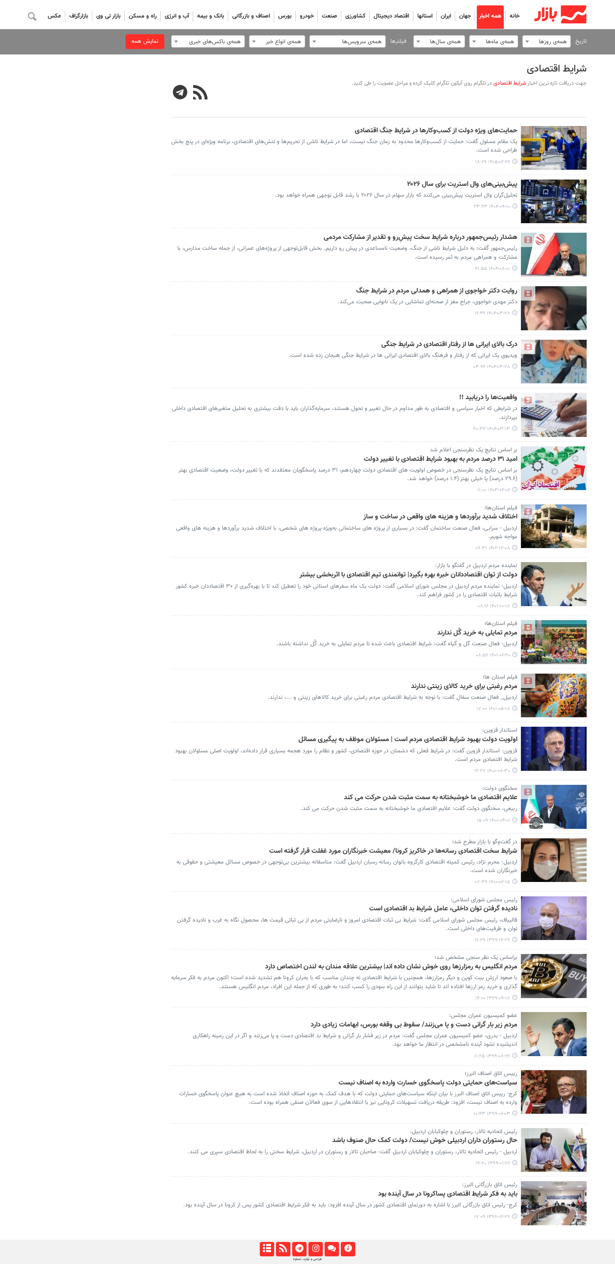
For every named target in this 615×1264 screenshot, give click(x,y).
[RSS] (200, 93)
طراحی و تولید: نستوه (307, 1259)
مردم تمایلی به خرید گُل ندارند (477, 633)
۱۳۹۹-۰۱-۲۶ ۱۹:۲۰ (492, 1163)
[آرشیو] (266, 1249)
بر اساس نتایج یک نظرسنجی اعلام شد (473, 449)
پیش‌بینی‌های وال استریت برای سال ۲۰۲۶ (462, 184)
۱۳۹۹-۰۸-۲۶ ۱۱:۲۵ (492, 1056)
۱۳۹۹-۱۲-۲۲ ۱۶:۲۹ (492, 940)
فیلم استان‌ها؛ (500, 508)
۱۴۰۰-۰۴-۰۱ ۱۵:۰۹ (493, 820)
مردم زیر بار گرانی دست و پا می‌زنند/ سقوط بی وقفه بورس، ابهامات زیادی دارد (414, 1025)
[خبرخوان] (283, 1249)
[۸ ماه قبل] (554, 202)
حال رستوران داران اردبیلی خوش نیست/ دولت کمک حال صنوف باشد (424, 1141)
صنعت (329, 16)
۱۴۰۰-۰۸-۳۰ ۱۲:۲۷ (492, 771)
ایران (446, 16)
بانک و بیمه (210, 16)
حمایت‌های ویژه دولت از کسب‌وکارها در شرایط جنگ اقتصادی (436, 131)
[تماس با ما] (331, 1249)
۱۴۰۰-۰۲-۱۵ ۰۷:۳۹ (492, 882)
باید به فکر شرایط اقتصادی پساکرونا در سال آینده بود (447, 1194)
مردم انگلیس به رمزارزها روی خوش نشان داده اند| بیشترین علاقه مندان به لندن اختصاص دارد (391, 967)
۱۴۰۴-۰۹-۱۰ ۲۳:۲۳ (492, 207)
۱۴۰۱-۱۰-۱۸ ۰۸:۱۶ (494, 606)
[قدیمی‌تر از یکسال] (554, 308)
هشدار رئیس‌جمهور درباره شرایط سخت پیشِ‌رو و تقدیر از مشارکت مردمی (420, 238)
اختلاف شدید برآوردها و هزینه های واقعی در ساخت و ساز (440, 517)
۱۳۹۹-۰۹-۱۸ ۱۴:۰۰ (492, 998)
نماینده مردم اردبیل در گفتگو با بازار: (476, 565)
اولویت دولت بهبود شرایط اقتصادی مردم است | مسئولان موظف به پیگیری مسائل (407, 740)
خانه (515, 16)
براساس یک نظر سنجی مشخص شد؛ (475, 957)
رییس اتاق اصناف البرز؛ (491, 1073)
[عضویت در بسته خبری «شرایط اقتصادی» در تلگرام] (180, 93)
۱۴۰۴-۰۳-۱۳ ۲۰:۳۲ (491, 429)
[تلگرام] (299, 1249)
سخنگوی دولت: (499, 788)
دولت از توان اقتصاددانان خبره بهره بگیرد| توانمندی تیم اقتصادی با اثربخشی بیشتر (408, 575)
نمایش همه (144, 41)
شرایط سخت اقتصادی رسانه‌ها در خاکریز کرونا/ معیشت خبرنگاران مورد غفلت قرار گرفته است (393, 851)
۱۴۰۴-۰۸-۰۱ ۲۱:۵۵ (492, 269)
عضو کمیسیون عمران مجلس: (483, 1015)
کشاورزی (355, 16)
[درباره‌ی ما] (347, 1249)
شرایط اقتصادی (557, 69)
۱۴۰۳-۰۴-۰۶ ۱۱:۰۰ (493, 490)
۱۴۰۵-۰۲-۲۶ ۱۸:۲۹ (492, 162)
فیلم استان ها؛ (500, 677)
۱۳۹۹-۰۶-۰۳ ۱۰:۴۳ (492, 1114)
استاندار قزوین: (499, 730)
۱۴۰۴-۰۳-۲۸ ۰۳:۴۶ (492, 367)
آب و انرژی (177, 16)
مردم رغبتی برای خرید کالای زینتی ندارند (464, 687)
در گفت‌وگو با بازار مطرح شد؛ (484, 841)
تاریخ (581, 41)
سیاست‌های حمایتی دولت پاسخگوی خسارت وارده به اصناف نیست (428, 1083)
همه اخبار (490, 16)
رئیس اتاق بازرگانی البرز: (489, 1184)
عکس (54, 16)
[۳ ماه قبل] (554, 148)
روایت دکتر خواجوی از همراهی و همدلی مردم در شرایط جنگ (436, 291)
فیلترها (398, 41)
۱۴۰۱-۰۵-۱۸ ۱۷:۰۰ (493, 709)
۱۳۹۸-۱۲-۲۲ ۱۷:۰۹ (492, 1217)
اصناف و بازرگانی (251, 16)
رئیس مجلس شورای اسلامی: (484, 899)
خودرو (307, 16)
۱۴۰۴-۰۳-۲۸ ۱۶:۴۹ (492, 313)
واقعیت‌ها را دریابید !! (488, 398)
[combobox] (546, 41)
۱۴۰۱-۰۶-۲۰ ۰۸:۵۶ (493, 655)
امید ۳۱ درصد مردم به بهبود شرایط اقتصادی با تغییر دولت (440, 459)
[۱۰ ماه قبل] (554, 255)
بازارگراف (78, 16)
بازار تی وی (108, 16)
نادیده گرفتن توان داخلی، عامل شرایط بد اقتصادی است (443, 909)
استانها (425, 16)
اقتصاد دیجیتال (391, 16)
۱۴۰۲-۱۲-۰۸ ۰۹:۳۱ (492, 548)
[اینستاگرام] (315, 1249)
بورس (285, 16)
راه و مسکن (143, 16)
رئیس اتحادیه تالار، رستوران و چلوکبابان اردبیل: (463, 1131)
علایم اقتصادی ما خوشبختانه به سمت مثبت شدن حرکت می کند (430, 798)
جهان (465, 16)
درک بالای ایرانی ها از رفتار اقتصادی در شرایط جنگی (449, 345)
